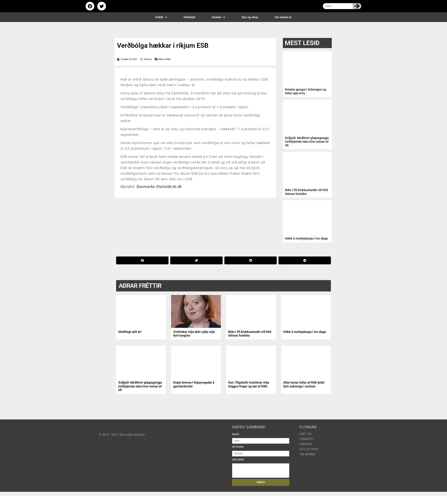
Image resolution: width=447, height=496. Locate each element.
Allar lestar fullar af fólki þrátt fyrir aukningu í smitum (303, 384)
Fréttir (159, 17)
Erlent (161, 59)
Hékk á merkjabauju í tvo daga (306, 238)
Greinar (216, 17)
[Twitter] (101, 6)
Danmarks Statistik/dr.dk (159, 186)
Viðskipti (189, 17)
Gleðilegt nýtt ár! (129, 332)
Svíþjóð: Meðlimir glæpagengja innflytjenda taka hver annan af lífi (307, 141)
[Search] (357, 6)
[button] (142, 260)
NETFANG (238, 446)
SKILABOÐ (238, 459)
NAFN (235, 434)
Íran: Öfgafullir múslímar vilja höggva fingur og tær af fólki (248, 384)
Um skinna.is (283, 17)
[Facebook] (90, 6)
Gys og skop (250, 17)
